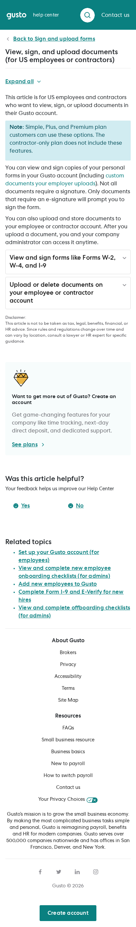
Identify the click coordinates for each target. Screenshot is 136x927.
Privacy (68, 664)
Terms (68, 688)
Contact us (68, 787)
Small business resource (68, 740)
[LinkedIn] (77, 870)
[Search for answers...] (87, 15)
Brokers (68, 652)
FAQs (68, 728)
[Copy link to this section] (50, 267)
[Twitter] (58, 870)
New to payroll (68, 763)
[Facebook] (40, 870)
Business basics (68, 752)
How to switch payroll (68, 775)
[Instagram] (95, 870)
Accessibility (68, 676)
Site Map (68, 700)
